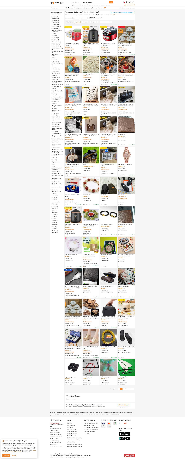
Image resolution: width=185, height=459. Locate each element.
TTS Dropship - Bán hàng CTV (91, 427)
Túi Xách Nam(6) (55, 61)
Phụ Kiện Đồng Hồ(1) (56, 133)
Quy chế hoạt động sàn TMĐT (91, 423)
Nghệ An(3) (54, 210)
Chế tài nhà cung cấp (72, 433)
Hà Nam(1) (54, 222)
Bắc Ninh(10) (55, 197)
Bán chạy (93, 22)
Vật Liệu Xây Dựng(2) (56, 122)
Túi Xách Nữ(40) (55, 18)
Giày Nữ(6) (54, 59)
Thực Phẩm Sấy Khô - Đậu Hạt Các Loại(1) (57, 152)
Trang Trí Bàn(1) (55, 142)
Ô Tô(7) (53, 57)
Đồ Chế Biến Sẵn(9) (56, 44)
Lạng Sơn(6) (54, 199)
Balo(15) (54, 33)
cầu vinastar (89, 5)
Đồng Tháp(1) (55, 220)
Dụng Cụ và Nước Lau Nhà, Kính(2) (56, 114)
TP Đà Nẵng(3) (55, 212)
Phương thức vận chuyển (56, 436)
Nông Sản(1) (54, 159)
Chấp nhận (6, 455)
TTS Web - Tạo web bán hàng (91, 429)
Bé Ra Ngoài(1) (55, 131)
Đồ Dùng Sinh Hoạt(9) (56, 42)
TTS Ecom (86, 433)
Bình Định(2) (54, 214)
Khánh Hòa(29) (55, 195)
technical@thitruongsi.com (56, 446)
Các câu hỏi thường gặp (55, 428)
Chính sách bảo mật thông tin (74, 440)
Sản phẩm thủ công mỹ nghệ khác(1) (57, 169)
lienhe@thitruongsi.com (55, 442)
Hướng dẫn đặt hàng (55, 432)
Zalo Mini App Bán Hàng (89, 431)
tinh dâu (107, 5)
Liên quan (77, 22)
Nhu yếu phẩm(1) (55, 181)
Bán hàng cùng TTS (130, 5)
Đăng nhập (131, 1)
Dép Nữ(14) (54, 35)
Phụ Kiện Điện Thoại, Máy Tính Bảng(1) (57, 139)
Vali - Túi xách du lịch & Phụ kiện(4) (57, 82)
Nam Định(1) (54, 226)
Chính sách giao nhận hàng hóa (74, 446)
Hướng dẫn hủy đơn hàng (56, 434)
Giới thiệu (69, 423)
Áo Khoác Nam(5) (56, 69)
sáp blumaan (101, 5)
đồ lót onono (83, 5)
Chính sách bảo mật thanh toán (74, 437)
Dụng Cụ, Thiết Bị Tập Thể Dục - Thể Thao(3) (57, 99)
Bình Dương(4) (55, 206)
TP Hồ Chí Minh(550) (56, 191)
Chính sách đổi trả (54, 438)
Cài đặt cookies (70, 442)
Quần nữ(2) (54, 103)
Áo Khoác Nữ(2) (55, 101)
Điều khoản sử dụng (72, 429)
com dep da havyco (71, 399)
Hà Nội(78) (54, 193)
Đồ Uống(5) (54, 75)
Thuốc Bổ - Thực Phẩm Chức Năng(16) (57, 31)
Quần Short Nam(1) (56, 126)
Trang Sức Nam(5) (56, 73)
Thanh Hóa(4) (55, 208)
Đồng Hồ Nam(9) (55, 39)
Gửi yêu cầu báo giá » (123, 405)
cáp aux (95, 5)
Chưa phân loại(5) (56, 77)
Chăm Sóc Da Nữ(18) (56, 26)
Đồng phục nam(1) (56, 171)
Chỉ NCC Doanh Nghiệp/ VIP (96, 17)
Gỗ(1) (53, 164)
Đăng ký (131, 2)
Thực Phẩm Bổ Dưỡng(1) (57, 149)
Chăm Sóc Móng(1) (56, 147)
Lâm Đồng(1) (54, 224)
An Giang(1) (54, 216)
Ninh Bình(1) (54, 228)
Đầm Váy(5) (54, 67)
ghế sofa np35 (75, 5)
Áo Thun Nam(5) (55, 71)
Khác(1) (53, 166)
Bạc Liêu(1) (54, 218)
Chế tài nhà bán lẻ (71, 435)
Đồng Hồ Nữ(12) (55, 37)
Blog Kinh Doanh (71, 425)
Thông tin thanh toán (72, 431)
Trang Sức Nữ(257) (56, 14)
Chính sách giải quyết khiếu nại (74, 444)
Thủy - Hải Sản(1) (55, 162)
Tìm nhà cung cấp (123, 12)
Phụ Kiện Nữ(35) (55, 20)
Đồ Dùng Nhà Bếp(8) (56, 46)
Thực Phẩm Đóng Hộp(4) (57, 84)
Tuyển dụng (70, 427)
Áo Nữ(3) (54, 88)
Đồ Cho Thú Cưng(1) (56, 173)
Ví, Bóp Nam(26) (55, 22)
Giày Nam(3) (54, 94)
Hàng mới (85, 22)
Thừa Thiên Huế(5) (56, 202)
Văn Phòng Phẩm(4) (56, 86)
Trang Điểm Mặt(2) (56, 117)
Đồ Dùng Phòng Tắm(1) (57, 187)
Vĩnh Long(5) (54, 204)
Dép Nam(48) (55, 16)
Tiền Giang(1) (55, 230)
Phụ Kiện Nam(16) (56, 28)
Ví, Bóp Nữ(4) (55, 79)
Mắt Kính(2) (54, 108)
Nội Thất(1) (54, 157)
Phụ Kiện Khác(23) (56, 24)
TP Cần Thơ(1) (55, 232)
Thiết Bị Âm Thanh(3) (56, 96)
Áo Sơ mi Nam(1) (55, 124)
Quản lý (14, 455)
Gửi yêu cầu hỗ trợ (54, 430)
